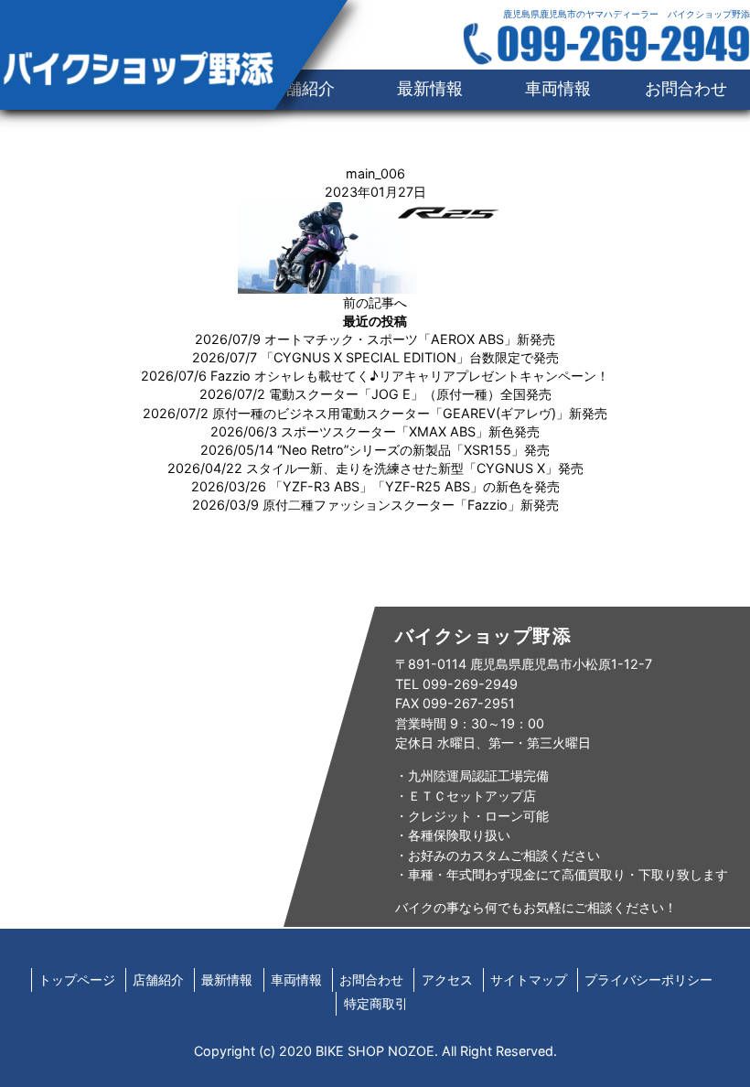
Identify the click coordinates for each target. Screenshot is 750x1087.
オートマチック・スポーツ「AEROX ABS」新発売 (409, 339)
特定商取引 (376, 1003)
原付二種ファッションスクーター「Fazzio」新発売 (410, 504)
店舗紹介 (158, 979)
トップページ (76, 979)
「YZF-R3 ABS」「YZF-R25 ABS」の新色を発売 (415, 486)
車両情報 (558, 88)
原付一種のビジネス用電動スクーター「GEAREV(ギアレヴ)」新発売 (409, 413)
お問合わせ (686, 88)
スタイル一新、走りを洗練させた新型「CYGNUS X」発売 (415, 468)
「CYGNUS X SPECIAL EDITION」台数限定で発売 (410, 357)
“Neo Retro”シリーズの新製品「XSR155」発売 (413, 449)
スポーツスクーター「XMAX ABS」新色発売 (410, 431)
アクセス (447, 979)
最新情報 (430, 88)
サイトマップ (528, 979)
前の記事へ (375, 302)
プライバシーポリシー (648, 979)
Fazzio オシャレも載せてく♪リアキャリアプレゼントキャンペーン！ (409, 375)
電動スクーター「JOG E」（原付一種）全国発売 (410, 394)
